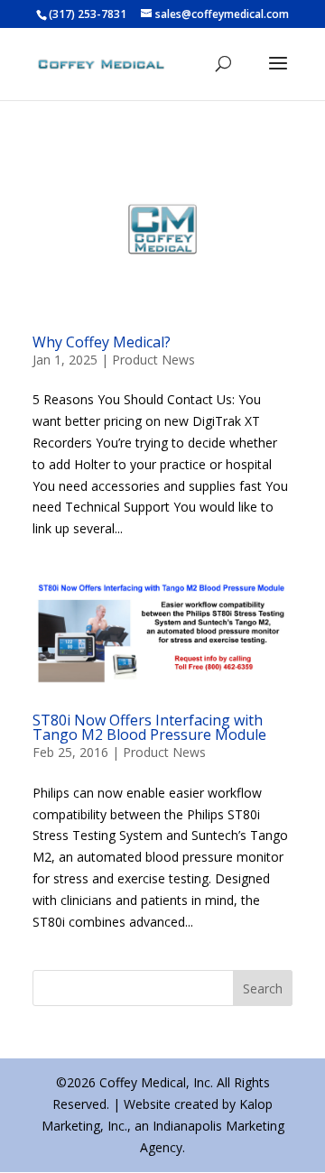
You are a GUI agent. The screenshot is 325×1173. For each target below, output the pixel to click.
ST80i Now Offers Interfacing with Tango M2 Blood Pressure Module (149, 727)
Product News (153, 359)
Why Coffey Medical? (101, 342)
